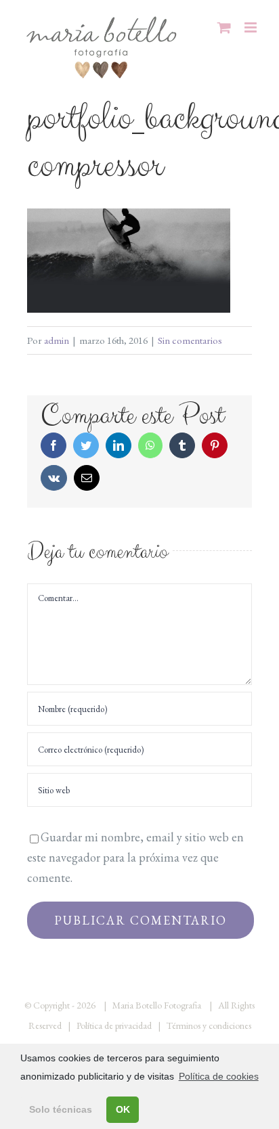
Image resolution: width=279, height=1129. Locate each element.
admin (56, 340)
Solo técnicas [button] (60, 1109)
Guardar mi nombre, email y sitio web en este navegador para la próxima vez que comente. (135, 857)
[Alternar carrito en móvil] (224, 27)
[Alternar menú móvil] (251, 27)
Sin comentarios (190, 340)
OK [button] (123, 1109)
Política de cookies (219, 1076)
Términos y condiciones (209, 1025)
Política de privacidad (114, 1025)
